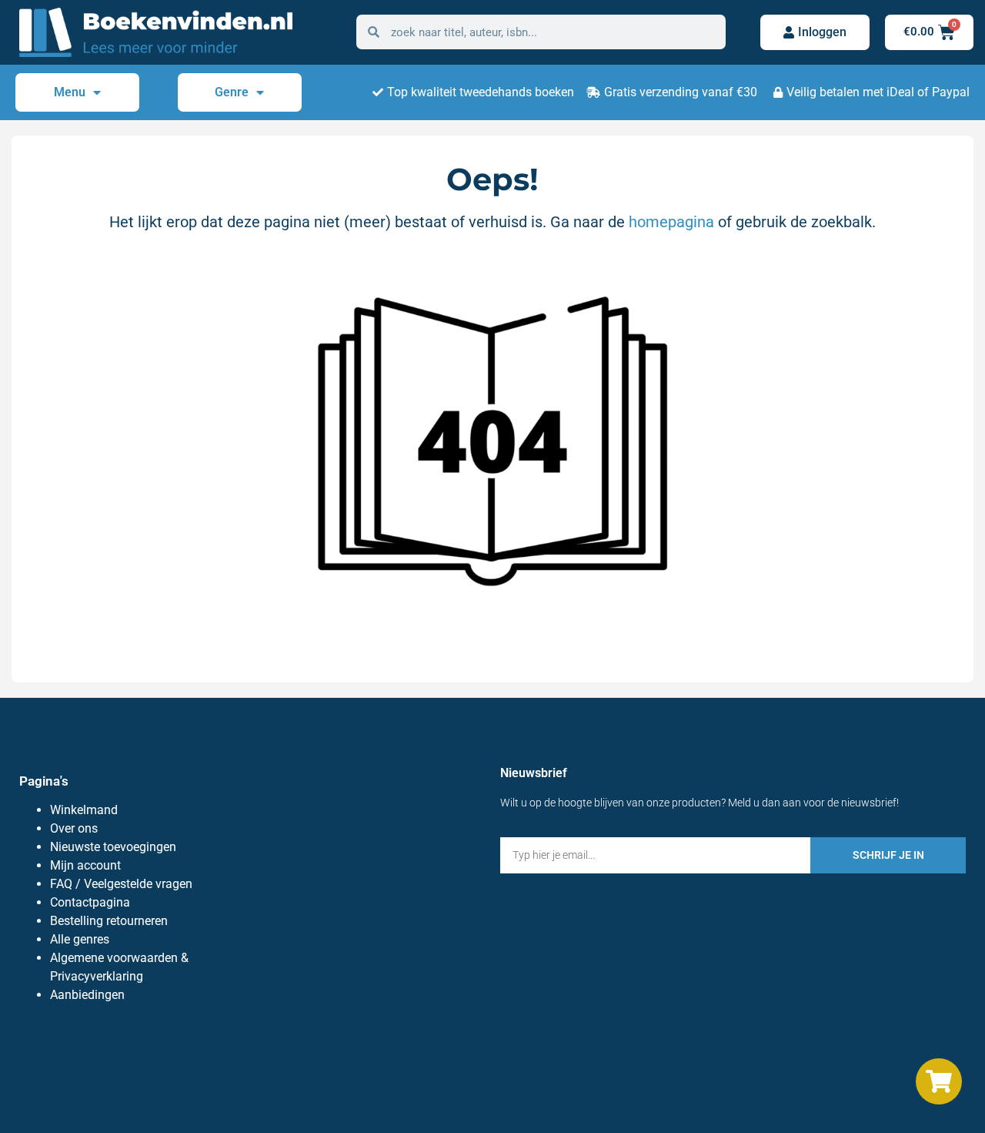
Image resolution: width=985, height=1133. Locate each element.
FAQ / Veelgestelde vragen (121, 884)
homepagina (671, 222)
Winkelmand (84, 810)
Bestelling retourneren (109, 920)
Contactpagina (90, 902)
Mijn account (85, 865)
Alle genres (79, 939)
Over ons (74, 828)
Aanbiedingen (87, 994)
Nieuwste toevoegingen (113, 847)
